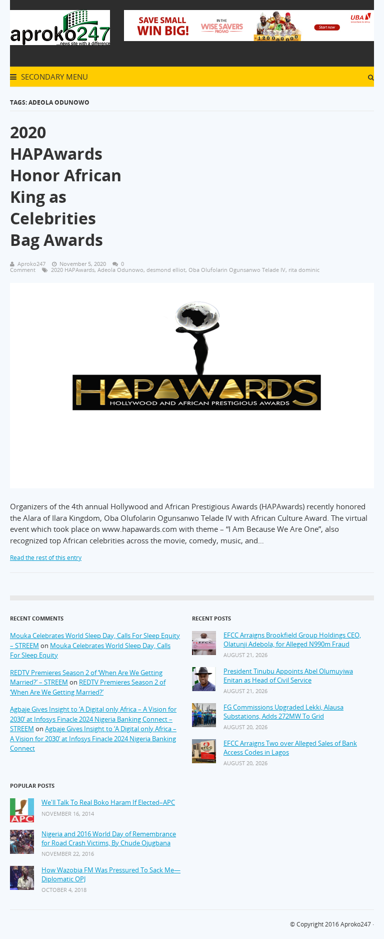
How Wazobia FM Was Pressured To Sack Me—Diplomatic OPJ (111, 874)
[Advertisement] (254, 180)
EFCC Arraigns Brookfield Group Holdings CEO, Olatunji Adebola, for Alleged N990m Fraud (292, 640)
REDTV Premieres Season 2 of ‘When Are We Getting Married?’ (88, 687)
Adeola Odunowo (121, 269)
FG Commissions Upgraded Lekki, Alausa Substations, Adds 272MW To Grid (284, 712)
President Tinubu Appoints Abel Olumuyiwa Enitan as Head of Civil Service (288, 676)
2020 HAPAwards (72, 269)
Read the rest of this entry (46, 557)
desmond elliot (166, 269)
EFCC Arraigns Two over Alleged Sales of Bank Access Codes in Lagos (290, 748)
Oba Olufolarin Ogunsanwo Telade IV (237, 269)
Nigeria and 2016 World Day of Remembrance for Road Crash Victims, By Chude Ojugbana (109, 838)
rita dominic (304, 269)
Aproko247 (355, 924)
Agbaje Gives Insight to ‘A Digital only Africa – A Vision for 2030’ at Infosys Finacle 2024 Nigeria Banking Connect (93, 738)
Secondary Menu (53, 77)
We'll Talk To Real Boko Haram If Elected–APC (108, 802)
